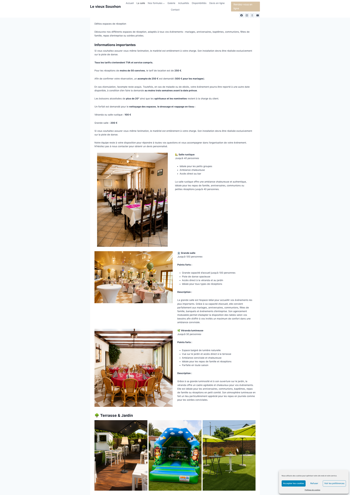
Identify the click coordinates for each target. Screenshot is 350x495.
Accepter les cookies (293, 483)
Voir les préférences (334, 483)
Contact (175, 9)
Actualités (183, 3)
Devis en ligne (217, 3)
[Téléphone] (252, 15)
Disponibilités (199, 3)
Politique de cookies (312, 490)
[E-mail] (257, 15)
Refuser (314, 483)
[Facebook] (241, 15)
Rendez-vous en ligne (243, 6)
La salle (141, 3)
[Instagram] (247, 15)
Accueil (130, 3)
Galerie (171, 3)
